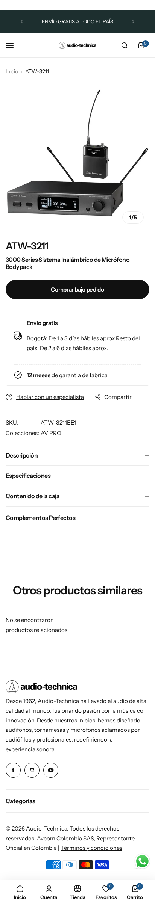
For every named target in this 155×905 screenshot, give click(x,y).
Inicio (12, 71)
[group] (77, 157)
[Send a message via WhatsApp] (142, 861)
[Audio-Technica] (77, 45)
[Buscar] (124, 45)
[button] (21, 21)
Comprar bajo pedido (77, 289)
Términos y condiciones (91, 847)
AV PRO (51, 433)
